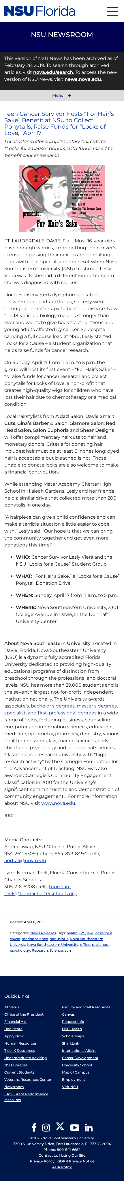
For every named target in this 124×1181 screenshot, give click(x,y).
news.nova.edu (83, 79)
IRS (82, 933)
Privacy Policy (42, 1161)
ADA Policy (62, 1167)
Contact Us (48, 1155)
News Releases (43, 933)
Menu (58, 95)
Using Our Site (73, 1155)
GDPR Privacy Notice (75, 1161)
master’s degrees (97, 706)
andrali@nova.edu (25, 860)
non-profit (59, 939)
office (85, 944)
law (90, 933)
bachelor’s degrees (53, 706)
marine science (35, 939)
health (72, 933)
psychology (20, 950)
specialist (15, 713)
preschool (100, 944)
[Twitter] (60, 1129)
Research (40, 950)
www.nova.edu (58, 803)
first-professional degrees (67, 713)
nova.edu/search (53, 72)
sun (68, 950)
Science (56, 950)
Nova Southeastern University (52, 944)
